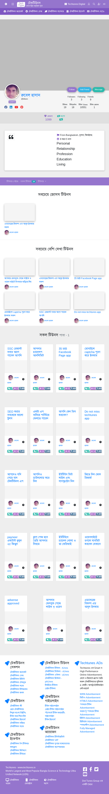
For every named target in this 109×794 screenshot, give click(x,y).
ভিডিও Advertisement (90, 697)
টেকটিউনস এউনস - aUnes (57, 674)
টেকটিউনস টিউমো (18, 753)
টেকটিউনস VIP (51, 740)
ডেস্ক (35, 11)
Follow (72, 89)
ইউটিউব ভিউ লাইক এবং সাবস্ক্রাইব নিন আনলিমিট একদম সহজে (66, 481)
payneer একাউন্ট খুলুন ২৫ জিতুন (14, 540)
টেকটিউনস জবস (17, 692)
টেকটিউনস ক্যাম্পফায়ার (55, 747)
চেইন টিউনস (50, 688)
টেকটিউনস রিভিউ (17, 679)
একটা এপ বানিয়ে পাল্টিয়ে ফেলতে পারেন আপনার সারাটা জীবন (41, 418)
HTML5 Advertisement (91, 701)
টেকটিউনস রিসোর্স (18, 719)
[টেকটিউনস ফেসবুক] (85, 770)
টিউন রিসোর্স (50, 719)
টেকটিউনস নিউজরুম (19, 689)
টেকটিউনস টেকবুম (18, 682)
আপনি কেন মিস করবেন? (67, 413)
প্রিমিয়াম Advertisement (91, 721)
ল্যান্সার (56, 11)
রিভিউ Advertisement (90, 718)
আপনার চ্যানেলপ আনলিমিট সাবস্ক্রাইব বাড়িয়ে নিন (39, 355)
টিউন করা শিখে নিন (18, 716)
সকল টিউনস (28, 181)
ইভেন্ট (77, 11)
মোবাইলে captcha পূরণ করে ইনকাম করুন (92, 354)
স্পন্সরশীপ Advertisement (92, 725)
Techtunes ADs (91, 663)
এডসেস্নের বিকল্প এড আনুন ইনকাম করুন (92, 605)
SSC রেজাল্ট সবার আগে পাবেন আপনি (14, 352)
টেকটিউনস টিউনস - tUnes (56, 668)
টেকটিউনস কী (16, 705)
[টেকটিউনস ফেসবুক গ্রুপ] (91, 770)
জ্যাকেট (15, 11)
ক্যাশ (62, 116)
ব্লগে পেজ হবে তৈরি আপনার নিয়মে (40, 540)
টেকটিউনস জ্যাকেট (18, 672)
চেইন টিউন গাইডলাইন (54, 709)
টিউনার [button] (41, 181)
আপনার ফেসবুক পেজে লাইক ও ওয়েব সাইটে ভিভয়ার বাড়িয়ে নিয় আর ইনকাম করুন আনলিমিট (17, 282)
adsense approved (13, 601)
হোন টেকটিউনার (17, 709)
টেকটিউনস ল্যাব (17, 685)
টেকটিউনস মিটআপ (18, 750)
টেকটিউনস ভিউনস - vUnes (57, 671)
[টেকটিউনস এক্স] (96, 770)
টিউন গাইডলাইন (52, 705)
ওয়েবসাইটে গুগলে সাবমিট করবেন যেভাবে (93, 540)
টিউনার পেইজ (12, 181)
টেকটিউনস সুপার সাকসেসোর (57, 743)
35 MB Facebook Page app (88, 278)
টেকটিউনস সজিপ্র (17, 723)
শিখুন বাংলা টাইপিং (18, 712)
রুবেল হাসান (30, 95)
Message (98, 89)
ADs (97, 11)
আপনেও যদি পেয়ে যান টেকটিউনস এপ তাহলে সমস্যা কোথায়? (15, 481)
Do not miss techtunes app (87, 312)
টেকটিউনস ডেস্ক (17, 675)
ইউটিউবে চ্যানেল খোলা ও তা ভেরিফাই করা (67, 542)
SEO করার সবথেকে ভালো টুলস (15, 415)
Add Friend (84, 89)
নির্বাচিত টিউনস (51, 685)
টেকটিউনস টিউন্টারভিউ (54, 736)
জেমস (49, 118)
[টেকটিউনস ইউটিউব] (85, 775)
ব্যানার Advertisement (90, 694)
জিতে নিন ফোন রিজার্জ (93, 476)
